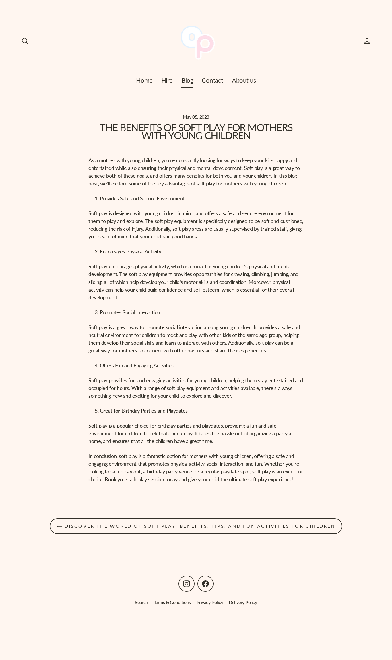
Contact (212, 80)
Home (144, 80)
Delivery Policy (243, 602)
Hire (167, 80)
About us (244, 80)
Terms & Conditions (172, 602)
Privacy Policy (210, 602)
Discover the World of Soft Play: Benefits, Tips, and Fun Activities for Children (198, 526)
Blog (187, 80)
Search (141, 602)
